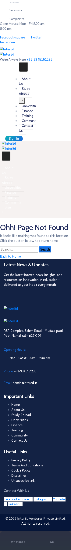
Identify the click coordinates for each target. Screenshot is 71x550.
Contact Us (26, 128)
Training (27, 116)
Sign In (6, 209)
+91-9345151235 (39, 59)
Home (15, 405)
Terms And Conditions (27, 465)
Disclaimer (18, 475)
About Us (24, 81)
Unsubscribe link (23, 481)
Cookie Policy (20, 470)
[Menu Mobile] (23, 67)
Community (30, 121)
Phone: (20, 371)
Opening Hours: (15, 350)
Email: (20, 383)
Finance (27, 111)
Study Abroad (24, 91)
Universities (30, 106)
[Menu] (22, 101)
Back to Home (10, 256)
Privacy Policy (21, 460)
